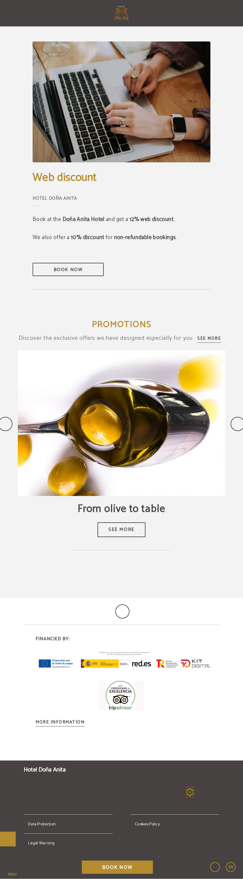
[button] (12, 867)
